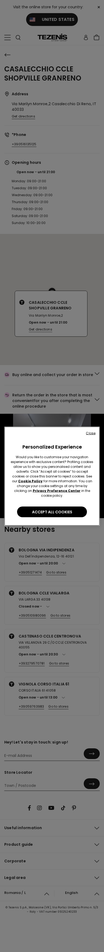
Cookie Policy (30, 481)
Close (90, 433)
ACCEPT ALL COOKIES (52, 511)
